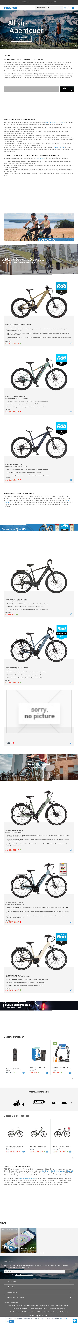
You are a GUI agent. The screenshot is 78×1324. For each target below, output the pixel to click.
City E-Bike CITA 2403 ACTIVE (14, 831)
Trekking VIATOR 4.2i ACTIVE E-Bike (16, 600)
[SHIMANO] (59, 1103)
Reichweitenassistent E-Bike (20, 1312)
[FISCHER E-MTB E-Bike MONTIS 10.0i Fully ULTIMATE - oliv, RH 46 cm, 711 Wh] (39, 300)
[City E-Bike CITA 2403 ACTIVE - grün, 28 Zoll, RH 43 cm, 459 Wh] (23, 1151)
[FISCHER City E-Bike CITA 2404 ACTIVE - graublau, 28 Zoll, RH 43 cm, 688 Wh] (39, 879)
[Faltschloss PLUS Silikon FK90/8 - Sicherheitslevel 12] (23, 1073)
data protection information (24, 1275)
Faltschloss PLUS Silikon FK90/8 (13, 1069)
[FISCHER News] (20, 1246)
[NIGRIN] (18, 1103)
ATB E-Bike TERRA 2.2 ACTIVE (61, 1147)
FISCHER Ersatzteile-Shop (29, 1305)
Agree (11, 1321)
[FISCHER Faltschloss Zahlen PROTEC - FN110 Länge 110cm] (39, 1053)
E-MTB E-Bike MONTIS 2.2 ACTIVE (16, 397)
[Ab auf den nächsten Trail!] (39, 765)
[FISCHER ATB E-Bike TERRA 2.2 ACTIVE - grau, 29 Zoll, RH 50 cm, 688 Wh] (62, 1132)
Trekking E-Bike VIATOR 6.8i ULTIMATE (16, 668)
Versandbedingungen (47, 1305)
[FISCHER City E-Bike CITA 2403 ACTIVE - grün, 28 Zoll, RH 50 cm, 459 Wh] (39, 807)
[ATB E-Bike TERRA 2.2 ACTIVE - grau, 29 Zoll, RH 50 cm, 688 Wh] (70, 1151)
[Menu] (73, 8)
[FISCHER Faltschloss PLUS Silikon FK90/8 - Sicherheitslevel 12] (15, 1054)
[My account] (68, 7)
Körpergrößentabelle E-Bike (38, 1309)
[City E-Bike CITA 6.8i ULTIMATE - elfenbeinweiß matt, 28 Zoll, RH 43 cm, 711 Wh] (71, 990)
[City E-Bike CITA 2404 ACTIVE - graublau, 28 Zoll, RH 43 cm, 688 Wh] (71, 922)
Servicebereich (14, 1305)
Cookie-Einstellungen (56, 1309)
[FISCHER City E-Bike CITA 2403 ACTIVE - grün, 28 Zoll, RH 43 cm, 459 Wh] (15, 1132)
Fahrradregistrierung (20, 1309)
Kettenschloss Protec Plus (62, 1068)
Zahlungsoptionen (62, 1305)
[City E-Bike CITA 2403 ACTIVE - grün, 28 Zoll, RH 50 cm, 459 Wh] (71, 850)
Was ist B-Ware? (37, 1312)
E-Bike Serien (41, 158)
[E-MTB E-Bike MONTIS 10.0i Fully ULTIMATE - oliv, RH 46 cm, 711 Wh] (71, 343)
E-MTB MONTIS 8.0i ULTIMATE (16, 465)
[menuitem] (73, 8)
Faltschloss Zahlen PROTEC (38, 1068)
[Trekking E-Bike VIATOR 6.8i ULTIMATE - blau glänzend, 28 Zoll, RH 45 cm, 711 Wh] (71, 682)
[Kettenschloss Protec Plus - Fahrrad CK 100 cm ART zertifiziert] (70, 1073)
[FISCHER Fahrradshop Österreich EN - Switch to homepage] (11, 8)
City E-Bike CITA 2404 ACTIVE (14, 903)
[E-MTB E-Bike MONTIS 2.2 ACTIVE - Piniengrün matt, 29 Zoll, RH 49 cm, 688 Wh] (71, 411)
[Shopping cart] (65, 7)
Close (7, 1321)
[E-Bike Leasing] (39, 256)
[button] (75, 1321)
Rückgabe (63, 1312)
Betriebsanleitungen (51, 1312)
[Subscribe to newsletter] (69, 1271)
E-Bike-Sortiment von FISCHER (55, 122)
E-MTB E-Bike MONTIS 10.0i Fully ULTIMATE (18, 325)
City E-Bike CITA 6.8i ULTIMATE (17, 975)
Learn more (63, 1318)
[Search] (61, 7)
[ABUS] (39, 1103)
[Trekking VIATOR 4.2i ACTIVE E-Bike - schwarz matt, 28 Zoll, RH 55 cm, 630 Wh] (71, 614)
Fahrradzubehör (59, 147)
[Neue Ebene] (24, 30)
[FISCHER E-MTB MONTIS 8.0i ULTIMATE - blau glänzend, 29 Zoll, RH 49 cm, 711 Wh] (39, 440)
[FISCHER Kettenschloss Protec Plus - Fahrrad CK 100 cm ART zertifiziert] (62, 1053)
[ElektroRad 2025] (39, 531)
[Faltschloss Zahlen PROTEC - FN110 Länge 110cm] (47, 1073)
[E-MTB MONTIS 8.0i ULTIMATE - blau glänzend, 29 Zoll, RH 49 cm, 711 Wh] (71, 480)
